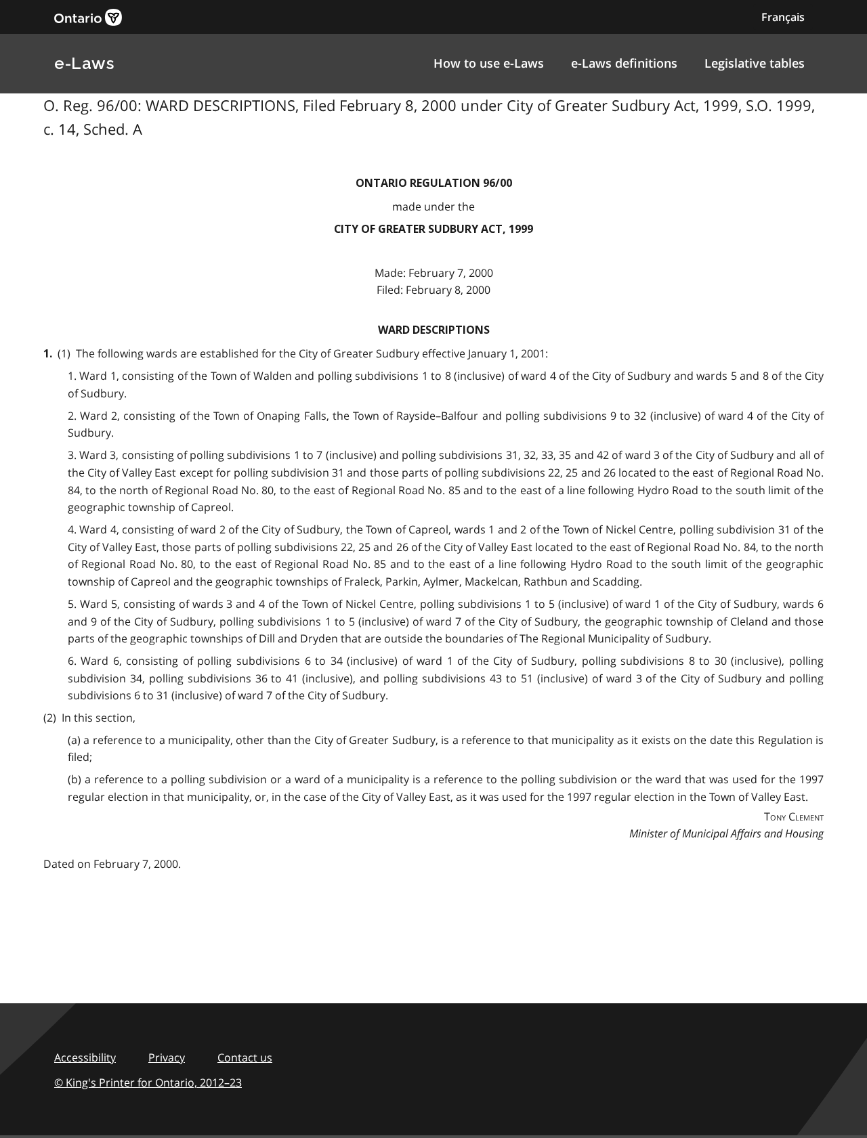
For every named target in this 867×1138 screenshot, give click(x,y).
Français (783, 16)
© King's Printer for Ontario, (148, 1082)
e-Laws (84, 63)
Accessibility (85, 1057)
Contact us (244, 1057)
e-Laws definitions (624, 63)
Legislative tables (754, 63)
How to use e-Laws (489, 63)
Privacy (166, 1057)
